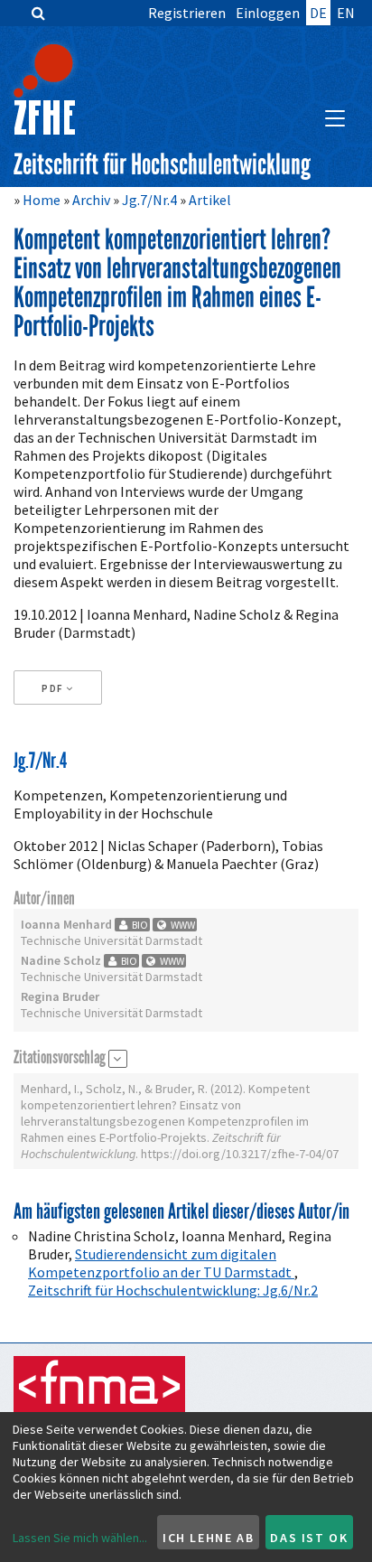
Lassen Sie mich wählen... (80, 1537)
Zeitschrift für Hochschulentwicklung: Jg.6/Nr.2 (173, 1290)
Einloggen (268, 13)
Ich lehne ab (208, 1537)
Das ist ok (309, 1537)
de (318, 13)
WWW (181, 924)
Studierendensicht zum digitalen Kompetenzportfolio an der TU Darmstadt (161, 1263)
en (346, 13)
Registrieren (187, 13)
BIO (139, 924)
